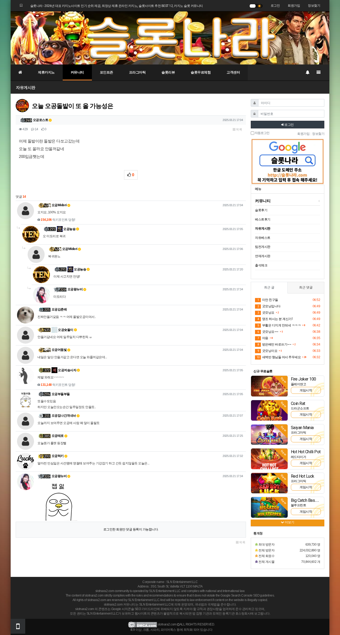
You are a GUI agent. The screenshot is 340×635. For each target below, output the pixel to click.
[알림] (307, 72)
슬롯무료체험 (201, 72)
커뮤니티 (77, 72)
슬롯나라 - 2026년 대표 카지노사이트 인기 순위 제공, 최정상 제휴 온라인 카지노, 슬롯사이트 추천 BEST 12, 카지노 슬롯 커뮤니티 (116, 6)
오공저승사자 (66, 370)
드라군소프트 (300, 408)
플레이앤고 (298, 384)
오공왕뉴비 (75, 289)
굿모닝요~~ (267, 332)
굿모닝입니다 (268, 306)
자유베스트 (262, 238)
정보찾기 (314, 5)
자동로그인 (261, 133)
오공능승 (69, 229)
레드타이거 (298, 457)
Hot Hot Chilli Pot (306, 451)
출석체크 (261, 265)
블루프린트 (298, 505)
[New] (269, 386)
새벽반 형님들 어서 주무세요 (279, 357)
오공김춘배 (59, 309)
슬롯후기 (261, 210)
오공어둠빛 (59, 350)
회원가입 (294, 5)
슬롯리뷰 (168, 72)
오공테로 (58, 436)
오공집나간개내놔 (64, 415)
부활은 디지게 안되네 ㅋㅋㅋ (279, 325)
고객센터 (233, 72)
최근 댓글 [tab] (306, 287)
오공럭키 (58, 456)
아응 (262, 338)
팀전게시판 (262, 247)
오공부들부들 (61, 394)
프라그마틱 (137, 72)
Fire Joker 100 (303, 379)
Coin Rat (298, 403)
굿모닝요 (265, 312)
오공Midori (59, 205)
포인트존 (106, 72)
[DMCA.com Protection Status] (142, 625)
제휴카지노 (46, 72)
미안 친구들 (267, 300)
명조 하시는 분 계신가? (275, 319)
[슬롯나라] (170, 38)
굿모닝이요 (267, 351)
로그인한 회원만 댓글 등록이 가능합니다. (131, 529)
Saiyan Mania (302, 427)
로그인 (275, 5)
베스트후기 (262, 219)
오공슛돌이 (65, 330)
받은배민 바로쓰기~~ (274, 344)
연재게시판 (262, 256)
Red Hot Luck (302, 476)
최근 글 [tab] (269, 287)
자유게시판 (25, 87)
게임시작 (306, 390)
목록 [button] (238, 129)
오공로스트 (40, 120)
